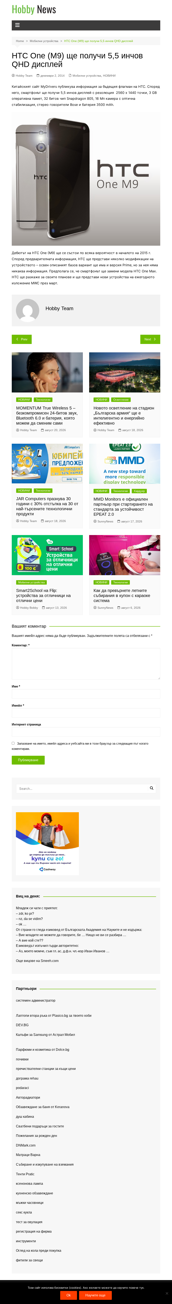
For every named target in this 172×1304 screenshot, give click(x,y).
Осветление (121, 399)
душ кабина (25, 1116)
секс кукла (24, 1212)
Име (16, 686)
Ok (68, 1295)
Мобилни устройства (87, 75)
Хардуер (139, 491)
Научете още (95, 1295)
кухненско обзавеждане (34, 1193)
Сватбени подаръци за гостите (40, 1126)
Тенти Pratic (25, 1174)
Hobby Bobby (29, 607)
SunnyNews (105, 521)
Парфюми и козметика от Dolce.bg (42, 1049)
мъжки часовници (29, 1202)
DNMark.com (25, 1145)
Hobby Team (24, 75)
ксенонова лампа (29, 1183)
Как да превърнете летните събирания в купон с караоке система (122, 595)
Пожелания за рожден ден (36, 1135)
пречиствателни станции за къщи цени (46, 1068)
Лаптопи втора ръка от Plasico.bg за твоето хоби (53, 1015)
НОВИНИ (109, 75)
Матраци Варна (28, 1155)
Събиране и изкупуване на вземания (45, 1164)
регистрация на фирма (34, 1231)
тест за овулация (29, 1222)
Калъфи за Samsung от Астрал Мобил (45, 1034)
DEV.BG (22, 1025)
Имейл (18, 705)
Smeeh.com (50, 961)
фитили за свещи (29, 1260)
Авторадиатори (28, 1097)
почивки (22, 1059)
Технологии (43, 399)
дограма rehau (27, 1078)
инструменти (26, 1241)
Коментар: (21, 645)
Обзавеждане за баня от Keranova (42, 1107)
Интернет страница (26, 724)
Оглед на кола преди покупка (38, 1250)
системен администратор (35, 1000)
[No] (167, 1293)
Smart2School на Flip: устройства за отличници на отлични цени (43, 595)
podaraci (22, 1088)
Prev (24, 339)
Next (148, 339)
